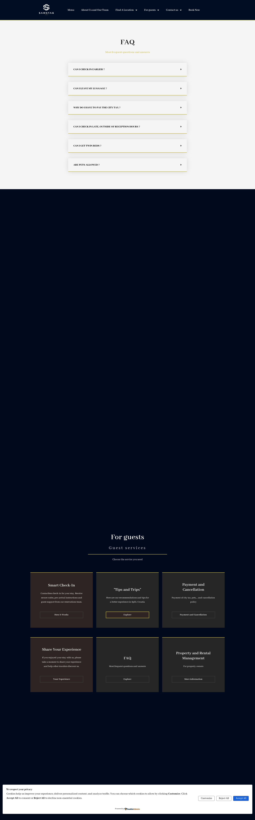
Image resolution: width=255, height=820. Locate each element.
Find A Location (125, 10)
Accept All (241, 798)
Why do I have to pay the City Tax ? (96, 107)
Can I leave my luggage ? (90, 88)
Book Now (194, 10)
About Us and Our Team (95, 10)
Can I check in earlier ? (89, 69)
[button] (127, 69)
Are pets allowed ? (86, 164)
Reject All (224, 798)
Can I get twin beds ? (87, 145)
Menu (71, 10)
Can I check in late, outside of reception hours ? (106, 126)
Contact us (172, 10)
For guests (150, 10)
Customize (206, 798)
